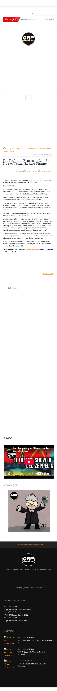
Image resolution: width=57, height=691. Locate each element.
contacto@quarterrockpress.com (30, 545)
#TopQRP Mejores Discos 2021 (15, 620)
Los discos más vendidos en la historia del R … (35, 641)
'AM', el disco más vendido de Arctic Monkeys (31, 653)
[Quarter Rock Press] (28, 39)
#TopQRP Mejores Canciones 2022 (17, 609)
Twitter (28, 249)
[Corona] (29, 307)
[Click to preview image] (28, 150)
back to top (48, 273)
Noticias (16, 606)
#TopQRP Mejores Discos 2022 (16, 615)
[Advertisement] (28, 70)
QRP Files (30, 637)
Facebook (36, 249)
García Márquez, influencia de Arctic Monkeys (31, 665)
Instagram (45, 249)
